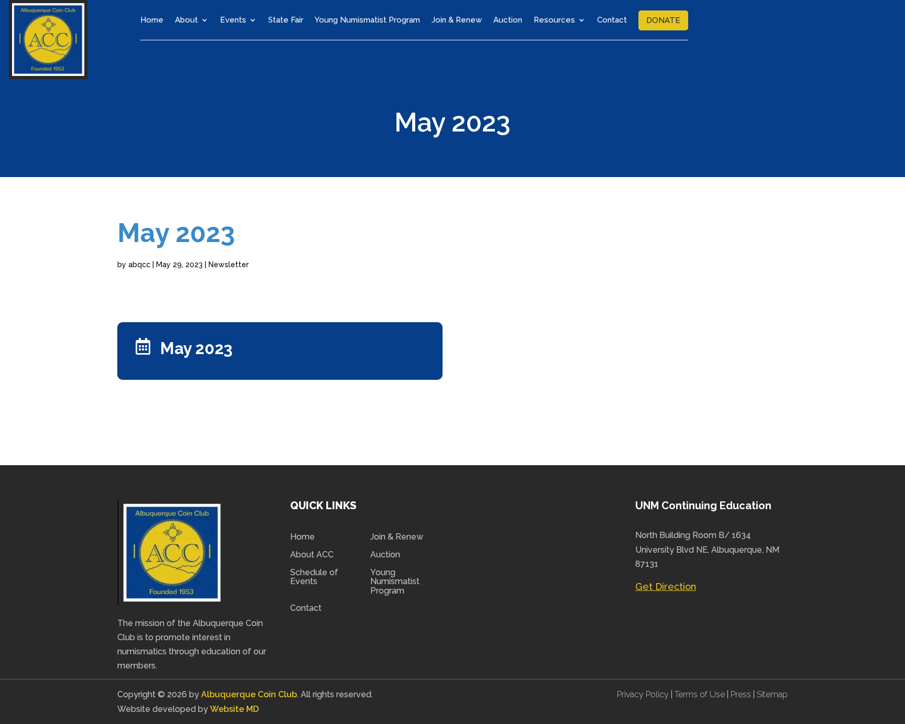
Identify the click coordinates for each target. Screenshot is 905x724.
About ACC (312, 555)
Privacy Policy (644, 694)
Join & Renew (457, 20)
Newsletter (228, 264)
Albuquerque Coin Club (249, 694)
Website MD (234, 709)
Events (233, 20)
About (186, 20)
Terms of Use (700, 694)
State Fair (285, 20)
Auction (507, 20)
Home (151, 20)
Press (742, 694)
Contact (612, 20)
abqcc (139, 264)
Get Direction (665, 586)
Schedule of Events (314, 577)
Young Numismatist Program (367, 20)
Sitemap (772, 694)
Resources (554, 20)
